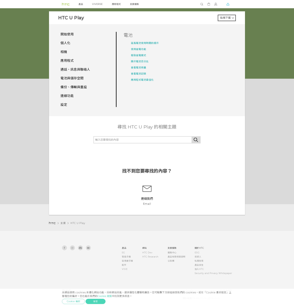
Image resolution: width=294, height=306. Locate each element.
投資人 (198, 256)
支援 (63, 223)
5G (123, 252)
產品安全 (199, 265)
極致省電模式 (138, 55)
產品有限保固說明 (176, 256)
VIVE (125, 269)
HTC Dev (147, 252)
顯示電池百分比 (140, 61)
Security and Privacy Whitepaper (213, 273)
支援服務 (134, 4)
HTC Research (150, 256)
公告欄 (171, 260)
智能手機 (126, 256)
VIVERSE (97, 4)
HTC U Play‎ (77, 223)
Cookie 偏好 (73, 301)
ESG (197, 252)
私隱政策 (199, 260)
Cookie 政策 (104, 296)
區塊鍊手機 (127, 260)
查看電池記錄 (138, 73)
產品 (81, 4)
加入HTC (199, 269)
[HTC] (65, 4)
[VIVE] (227, 4)
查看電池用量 (138, 67)
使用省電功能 (138, 49)
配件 (124, 265)
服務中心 (172, 252)
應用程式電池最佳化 (142, 79)
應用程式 (116, 4)
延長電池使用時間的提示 (145, 43)
